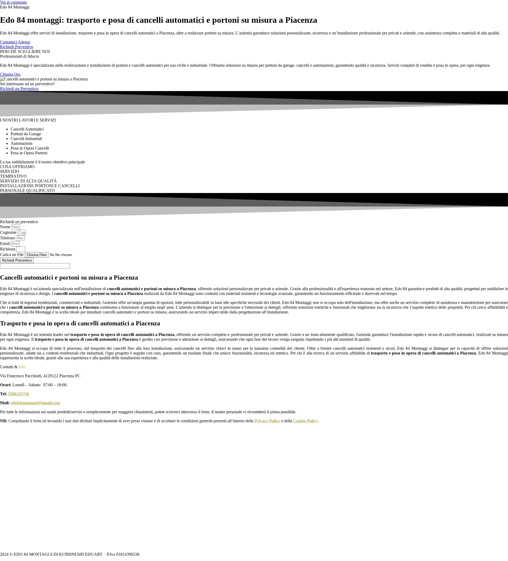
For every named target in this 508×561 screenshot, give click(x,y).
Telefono (8, 238)
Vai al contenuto (13, 2)
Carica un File (12, 254)
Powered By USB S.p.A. (221, 554)
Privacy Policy (267, 421)
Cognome (8, 232)
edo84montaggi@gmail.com (35, 403)
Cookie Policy (305, 421)
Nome (5, 227)
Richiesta (8, 249)
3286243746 (18, 394)
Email (5, 243)
